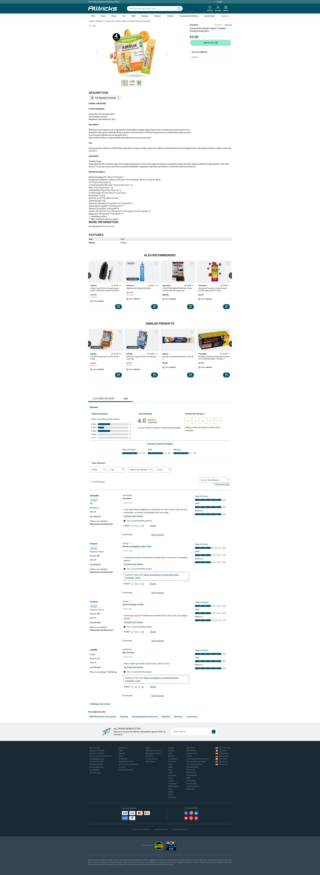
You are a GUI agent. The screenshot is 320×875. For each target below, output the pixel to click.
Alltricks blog (95, 773)
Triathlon (170, 16)
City (124, 16)
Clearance (225, 16)
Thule (170, 789)
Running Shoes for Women (197, 759)
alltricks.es (223, 753)
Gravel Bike (191, 781)
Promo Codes (151, 759)
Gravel (113, 16)
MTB (93, 16)
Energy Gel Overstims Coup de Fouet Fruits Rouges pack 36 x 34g (212, 289)
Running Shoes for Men (196, 762)
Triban (170, 778)
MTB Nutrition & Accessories (103, 717)
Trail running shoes (194, 764)
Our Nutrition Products (105, 98)
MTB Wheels (191, 751)
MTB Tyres (190, 748)
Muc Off (171, 756)
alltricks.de (223, 756)
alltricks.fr (223, 751)
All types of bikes (96, 764)
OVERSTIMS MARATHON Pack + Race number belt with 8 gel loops (177, 289)
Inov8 (170, 764)
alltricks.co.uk (225, 748)
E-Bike (189, 756)
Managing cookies (153, 753)
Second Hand (209, 16)
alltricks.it (223, 759)
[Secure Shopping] (136, 815)
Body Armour (192, 753)
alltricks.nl (223, 764)
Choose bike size (97, 767)
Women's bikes (192, 767)
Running (145, 16)
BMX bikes (190, 789)
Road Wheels (191, 775)
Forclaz (171, 781)
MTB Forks (190, 770)
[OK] (214, 732)
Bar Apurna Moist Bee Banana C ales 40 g (178, 358)
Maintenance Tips (126, 762)
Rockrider (172, 775)
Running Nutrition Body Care (145, 717)
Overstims (194, 25)
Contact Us (123, 748)
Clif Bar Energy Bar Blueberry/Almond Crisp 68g (141, 358)
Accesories (192, 717)
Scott (170, 795)
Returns (122, 753)
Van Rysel (172, 797)
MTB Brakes (191, 773)
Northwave (172, 759)
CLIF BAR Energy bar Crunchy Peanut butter (104, 358)
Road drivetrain (192, 786)
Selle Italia (172, 784)
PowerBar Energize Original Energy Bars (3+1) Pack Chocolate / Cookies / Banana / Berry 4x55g (214, 358)
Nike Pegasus (173, 786)
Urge (170, 753)
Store (121, 756)
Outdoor (157, 16)
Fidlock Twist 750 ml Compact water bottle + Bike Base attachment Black (104, 289)
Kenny (170, 770)
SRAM (170, 792)
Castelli (171, 751)
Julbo (170, 773)
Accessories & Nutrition (189, 16)
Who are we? (95, 748)
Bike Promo (150, 762)
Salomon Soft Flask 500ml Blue (138, 288)
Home (91, 21)
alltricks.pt (223, 762)
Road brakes (191, 784)
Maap (170, 767)
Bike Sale (149, 756)
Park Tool (172, 762)
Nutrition (99, 21)
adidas (171, 748)
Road (103, 16)
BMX (133, 16)
